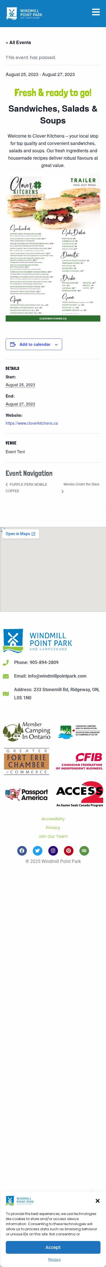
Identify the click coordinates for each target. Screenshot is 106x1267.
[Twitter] (37, 851)
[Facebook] (22, 851)
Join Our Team (53, 836)
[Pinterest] (68, 851)
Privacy (54, 1259)
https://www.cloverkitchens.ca (32, 423)
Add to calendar (35, 344)
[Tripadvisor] (84, 851)
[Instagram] (53, 851)
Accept (53, 1247)
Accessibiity (53, 819)
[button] (97, 1201)
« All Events (18, 42)
